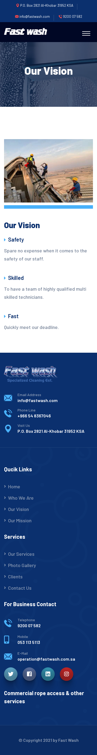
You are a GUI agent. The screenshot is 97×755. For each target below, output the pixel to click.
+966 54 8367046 (34, 415)
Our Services (21, 554)
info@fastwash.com (38, 400)
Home (14, 486)
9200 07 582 (29, 625)
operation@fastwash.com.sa (46, 658)
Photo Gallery (22, 565)
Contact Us (20, 588)
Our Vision (18, 509)
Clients (15, 576)
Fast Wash (68, 740)
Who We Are (21, 498)
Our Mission (20, 520)
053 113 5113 (29, 642)
